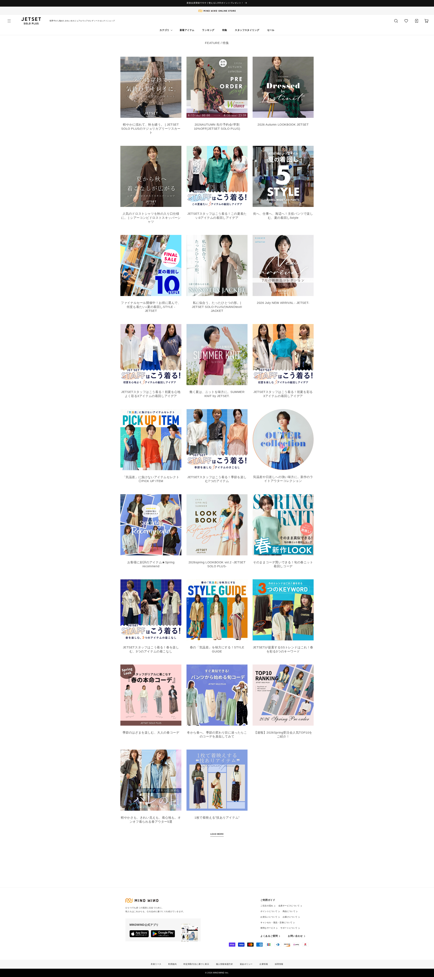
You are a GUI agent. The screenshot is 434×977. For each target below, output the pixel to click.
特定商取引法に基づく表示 (196, 964)
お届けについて (290, 917)
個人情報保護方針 (224, 964)
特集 (224, 30)
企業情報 (263, 964)
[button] (9, 21)
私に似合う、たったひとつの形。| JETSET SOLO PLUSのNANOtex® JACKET (217, 306)
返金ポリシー (246, 964)
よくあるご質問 (269, 936)
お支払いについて (269, 917)
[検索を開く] (396, 21)
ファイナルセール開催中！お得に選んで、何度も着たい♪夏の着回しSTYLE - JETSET (151, 306)
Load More (217, 834)
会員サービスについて (289, 906)
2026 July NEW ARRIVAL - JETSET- (283, 303)
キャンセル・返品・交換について (276, 922)
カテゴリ (164, 30)
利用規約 (172, 964)
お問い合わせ (295, 936)
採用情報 (279, 964)
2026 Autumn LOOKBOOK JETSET (283, 124)
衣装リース (156, 964)
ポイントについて (269, 911)
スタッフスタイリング (247, 30)
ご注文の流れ (266, 906)
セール (270, 30)
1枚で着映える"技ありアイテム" (217, 817)
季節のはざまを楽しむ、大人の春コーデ (151, 732)
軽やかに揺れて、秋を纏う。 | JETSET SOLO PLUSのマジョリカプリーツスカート (150, 128)
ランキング (208, 30)
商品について (289, 911)
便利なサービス (267, 928)
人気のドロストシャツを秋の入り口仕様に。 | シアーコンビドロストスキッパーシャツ (151, 217)
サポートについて (289, 928)
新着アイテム (187, 30)
